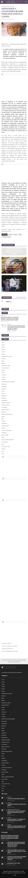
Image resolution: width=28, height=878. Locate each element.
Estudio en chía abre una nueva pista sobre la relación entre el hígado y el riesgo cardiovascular (14, 264)
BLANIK (10, 234)
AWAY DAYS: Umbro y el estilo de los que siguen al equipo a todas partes (14, 282)
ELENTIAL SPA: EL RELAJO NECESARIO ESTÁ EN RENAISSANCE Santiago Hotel (16, 812)
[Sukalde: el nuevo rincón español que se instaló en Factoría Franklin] (4, 858)
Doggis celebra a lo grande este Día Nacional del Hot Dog (16, 820)
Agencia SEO (12, 871)
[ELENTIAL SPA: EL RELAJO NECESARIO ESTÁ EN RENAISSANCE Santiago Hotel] (4, 811)
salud (20, 234)
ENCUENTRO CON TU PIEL (13, 863)
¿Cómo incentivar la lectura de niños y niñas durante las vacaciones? (14, 661)
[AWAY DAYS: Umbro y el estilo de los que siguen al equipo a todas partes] (4, 852)
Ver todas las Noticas (20, 297)
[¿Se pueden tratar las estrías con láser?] (4, 804)
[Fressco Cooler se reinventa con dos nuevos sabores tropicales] (4, 826)
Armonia (9, 809)
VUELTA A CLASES (6, 237)
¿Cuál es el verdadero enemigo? (16, 798)
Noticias (8, 6)
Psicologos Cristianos (7, 643)
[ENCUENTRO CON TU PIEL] (4, 865)
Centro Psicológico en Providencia (9, 646)
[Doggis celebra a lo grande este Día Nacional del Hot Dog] (4, 819)
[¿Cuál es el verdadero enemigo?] (4, 799)
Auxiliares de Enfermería (7, 648)
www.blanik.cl (7, 231)
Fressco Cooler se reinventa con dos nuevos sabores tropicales (16, 827)
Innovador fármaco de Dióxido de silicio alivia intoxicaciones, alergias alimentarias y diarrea (14, 250)
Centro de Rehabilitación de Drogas (10, 651)
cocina (3, 6)
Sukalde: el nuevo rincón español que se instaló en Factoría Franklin (16, 858)
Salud (12, 6)
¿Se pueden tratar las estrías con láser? (16, 805)
